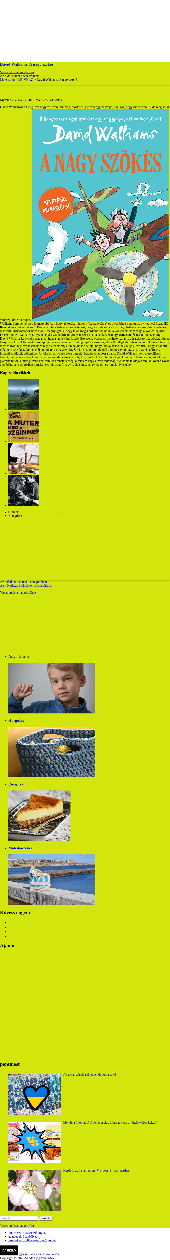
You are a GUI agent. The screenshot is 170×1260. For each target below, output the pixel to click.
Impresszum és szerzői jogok (27, 1232)
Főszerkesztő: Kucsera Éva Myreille (32, 1240)
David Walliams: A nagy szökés (26, 64)
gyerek (56, 512)
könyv (96, 512)
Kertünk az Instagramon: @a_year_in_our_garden (96, 1170)
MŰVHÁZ (30, 515)
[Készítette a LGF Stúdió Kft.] (39, 1254)
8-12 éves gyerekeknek (35, 512)
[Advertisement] (85, 29)
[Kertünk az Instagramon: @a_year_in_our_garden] (34, 1190)
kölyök (86, 512)
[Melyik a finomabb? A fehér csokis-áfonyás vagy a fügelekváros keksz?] (34, 1142)
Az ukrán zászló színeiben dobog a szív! (89, 1074)
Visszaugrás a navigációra (17, 72)
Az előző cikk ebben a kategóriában (23, 582)
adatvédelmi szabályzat (23, 1236)
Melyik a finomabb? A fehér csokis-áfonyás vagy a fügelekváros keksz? (110, 1122)
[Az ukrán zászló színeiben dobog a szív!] (34, 1094)
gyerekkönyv (71, 512)
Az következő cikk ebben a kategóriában (26, 585)
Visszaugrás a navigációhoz (18, 592)
